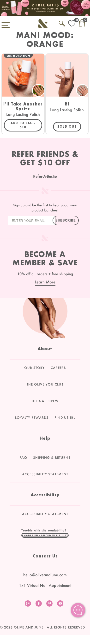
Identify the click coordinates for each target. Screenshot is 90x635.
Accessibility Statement (45, 474)
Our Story (34, 368)
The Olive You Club (45, 384)
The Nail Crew (45, 401)
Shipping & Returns (52, 457)
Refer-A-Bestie (45, 176)
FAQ (23, 457)
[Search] (62, 23)
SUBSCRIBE (65, 220)
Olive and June (28, 627)
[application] (78, 610)
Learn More (45, 281)
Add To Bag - (26, 125)
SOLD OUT (67, 126)
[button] (45, 535)
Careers (58, 368)
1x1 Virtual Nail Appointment (45, 585)
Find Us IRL (64, 417)
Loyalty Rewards (31, 417)
